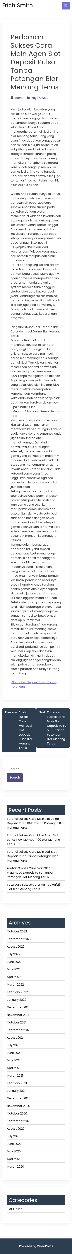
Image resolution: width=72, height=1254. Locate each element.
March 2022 (15, 984)
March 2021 (15, 1075)
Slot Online (14, 1209)
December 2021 (18, 1007)
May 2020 (14, 1151)
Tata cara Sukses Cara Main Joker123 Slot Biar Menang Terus (34, 886)
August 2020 (16, 1129)
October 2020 (17, 1113)
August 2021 (15, 1038)
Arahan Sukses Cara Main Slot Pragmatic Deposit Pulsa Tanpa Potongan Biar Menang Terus (30, 872)
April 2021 (13, 1068)
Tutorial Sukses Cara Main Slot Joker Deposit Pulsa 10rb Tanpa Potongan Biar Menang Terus (36, 823)
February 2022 (17, 992)
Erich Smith (17, 5)
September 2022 (19, 939)
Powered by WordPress (36, 1246)
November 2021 (18, 1015)
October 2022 (17, 931)
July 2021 (13, 1045)
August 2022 (15, 946)
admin (18, 98)
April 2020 (14, 1159)
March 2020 (15, 1166)
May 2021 (13, 1060)
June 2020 (14, 1144)
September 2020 (19, 1121)
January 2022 (16, 1000)
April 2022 (14, 977)
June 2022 (14, 962)
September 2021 (18, 1030)
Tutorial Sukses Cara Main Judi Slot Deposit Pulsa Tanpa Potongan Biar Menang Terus (32, 856)
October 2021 (16, 1022)
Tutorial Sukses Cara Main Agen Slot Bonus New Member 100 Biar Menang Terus (33, 839)
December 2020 (18, 1098)
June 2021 (14, 1053)
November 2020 (18, 1106)
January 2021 (16, 1091)
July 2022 (13, 954)
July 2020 (13, 1136)
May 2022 (13, 969)
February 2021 (17, 1083)
